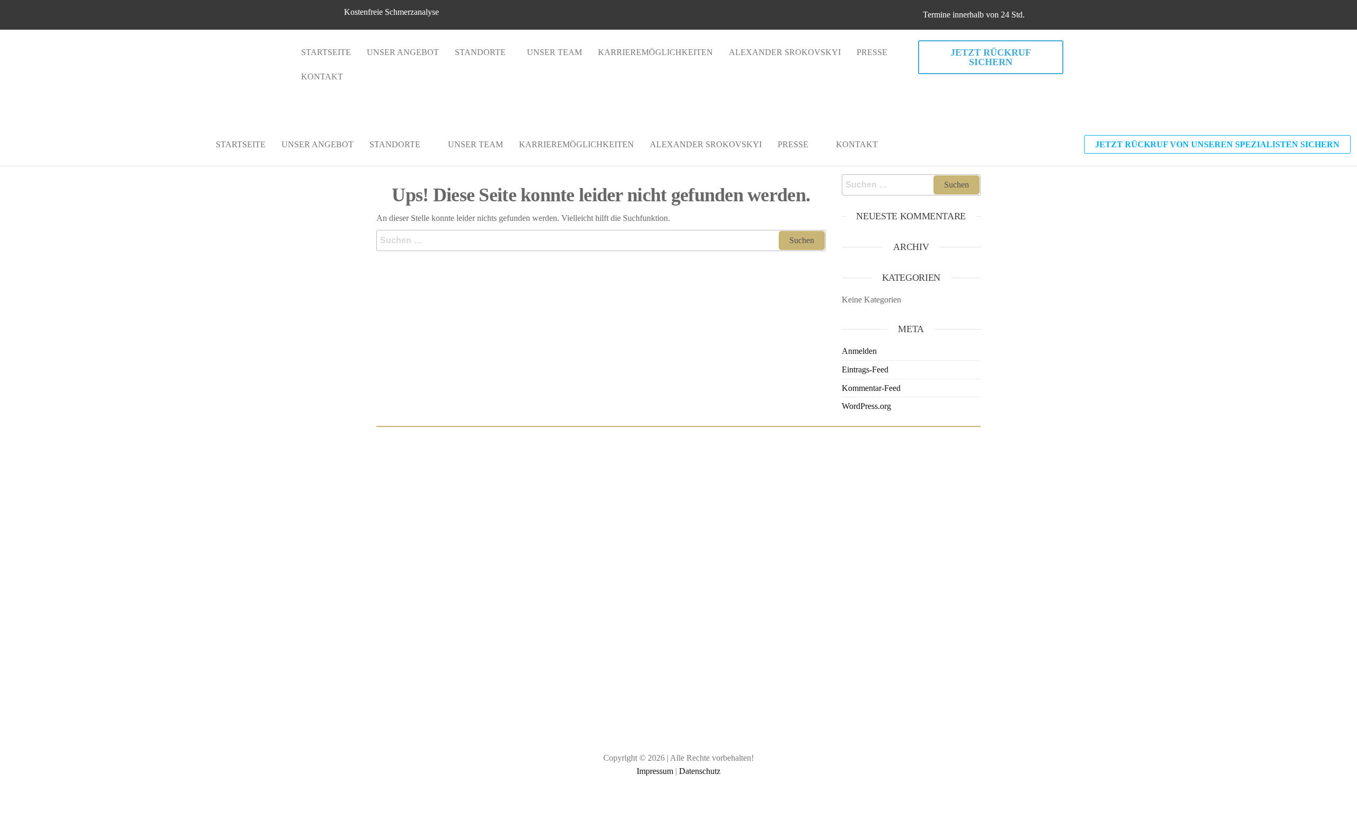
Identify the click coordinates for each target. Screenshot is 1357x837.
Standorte (480, 52)
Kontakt (322, 76)
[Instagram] (678, 807)
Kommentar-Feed (871, 388)
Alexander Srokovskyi (785, 52)
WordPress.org (866, 406)
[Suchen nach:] (601, 240)
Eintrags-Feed (865, 369)
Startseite (326, 52)
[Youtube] (707, 807)
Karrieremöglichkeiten (655, 52)
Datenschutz (699, 771)
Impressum (655, 771)
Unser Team (554, 52)
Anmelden (859, 350)
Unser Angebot (403, 52)
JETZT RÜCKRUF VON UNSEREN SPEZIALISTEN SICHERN (1217, 144)
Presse (872, 52)
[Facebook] (649, 807)
